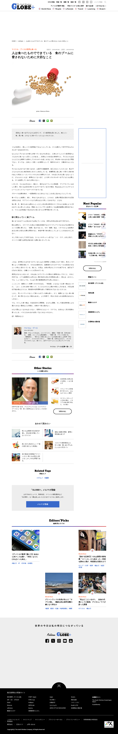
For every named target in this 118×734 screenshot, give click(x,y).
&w (12, 699)
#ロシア (81, 565)
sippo (51, 697)
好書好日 (52, 702)
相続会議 (74, 699)
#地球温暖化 (63, 608)
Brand (102, 9)
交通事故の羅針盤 (76, 708)
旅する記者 (89, 6)
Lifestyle (69, 9)
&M (8, 699)
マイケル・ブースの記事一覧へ (59, 346)
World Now (46, 9)
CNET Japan (32, 697)
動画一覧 (73, 2)
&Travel (16, 699)
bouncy (30, 708)
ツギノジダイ (75, 702)
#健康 (46, 478)
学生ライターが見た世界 (75, 6)
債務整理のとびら (33, 711)
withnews (10, 708)
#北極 (56, 608)
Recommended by (98, 261)
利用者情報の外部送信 (90, 719)
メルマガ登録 (98, 2)
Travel (80, 9)
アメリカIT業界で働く (58, 6)
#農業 (70, 608)
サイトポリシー (40, 719)
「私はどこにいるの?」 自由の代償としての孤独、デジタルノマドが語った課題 (92, 602)
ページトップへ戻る (59, 689)
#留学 (91, 565)
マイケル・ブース (31, 328)
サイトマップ (27, 719)
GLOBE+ (23, 6)
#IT (19, 563)
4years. (73, 697)
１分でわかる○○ (101, 6)
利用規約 (10, 721)
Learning (91, 9)
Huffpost (30, 702)
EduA (8, 702)
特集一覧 (59, 2)
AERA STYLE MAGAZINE (58, 708)
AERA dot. (31, 705)
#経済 (102, 565)
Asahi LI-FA (74, 705)
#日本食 (23, 563)
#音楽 (80, 567)
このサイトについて (13, 719)
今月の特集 (51, 2)
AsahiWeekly (96, 704)
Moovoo (9, 705)
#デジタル (82, 608)
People (58, 9)
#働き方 (14, 563)
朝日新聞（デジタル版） (14, 697)
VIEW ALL (62, 411)
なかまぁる (53, 705)
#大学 (86, 565)
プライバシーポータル (55, 719)
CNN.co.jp (31, 699)
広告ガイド (19, 724)
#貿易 (52, 608)
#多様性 (30, 563)
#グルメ (40, 478)
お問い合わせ (31, 724)
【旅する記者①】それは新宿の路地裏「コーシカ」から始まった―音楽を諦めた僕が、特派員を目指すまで (92, 559)
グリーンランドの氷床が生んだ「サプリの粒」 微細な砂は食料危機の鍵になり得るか (58, 602)
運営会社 (10, 724)
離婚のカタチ (11, 711)
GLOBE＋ (53, 699)
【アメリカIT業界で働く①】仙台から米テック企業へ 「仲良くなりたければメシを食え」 (25, 556)
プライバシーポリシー (73, 719)
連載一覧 (66, 2)
